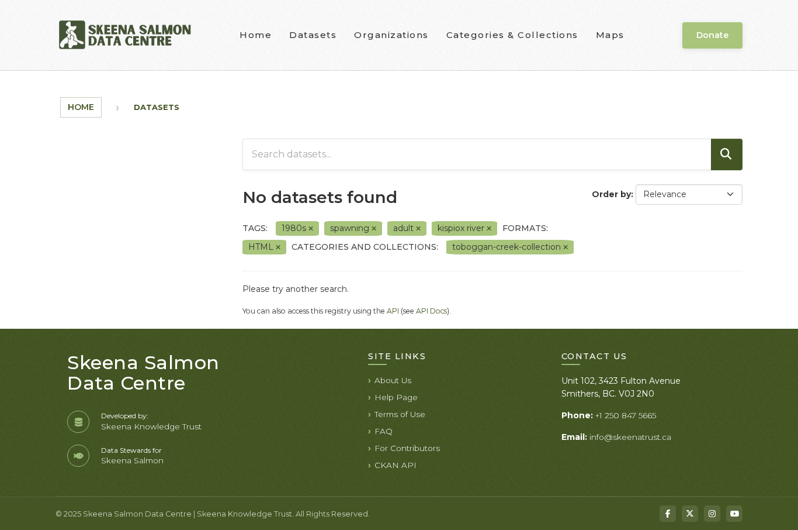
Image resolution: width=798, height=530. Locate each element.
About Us (392, 380)
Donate (712, 35)
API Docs (431, 311)
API (393, 311)
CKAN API (395, 465)
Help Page (396, 397)
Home (256, 34)
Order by (611, 194)
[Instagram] (712, 513)
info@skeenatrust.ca (630, 437)
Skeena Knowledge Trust (151, 426)
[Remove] (310, 229)
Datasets (312, 34)
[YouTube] (734, 513)
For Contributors (407, 448)
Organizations (391, 34)
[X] (690, 513)
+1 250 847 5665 (625, 415)
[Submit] (727, 154)
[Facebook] (668, 513)
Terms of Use (399, 414)
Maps (610, 34)
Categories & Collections (512, 34)
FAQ (383, 431)
